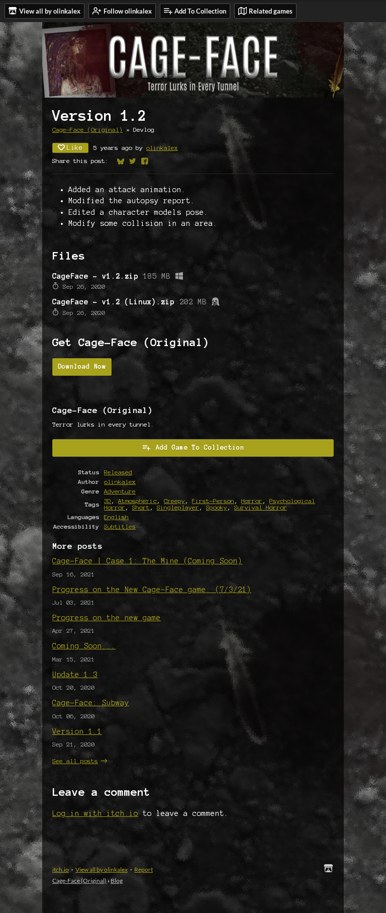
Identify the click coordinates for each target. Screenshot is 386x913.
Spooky (216, 507)
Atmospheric (137, 500)
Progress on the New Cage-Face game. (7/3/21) (151, 590)
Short (141, 507)
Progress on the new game (106, 618)
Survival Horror (260, 507)
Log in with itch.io (95, 813)
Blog (117, 880)
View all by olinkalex (101, 869)
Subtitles (120, 526)
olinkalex (162, 147)
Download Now (82, 366)
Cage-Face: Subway (90, 703)
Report (143, 869)
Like (75, 147)
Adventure (120, 491)
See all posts (75, 761)
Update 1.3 (75, 675)
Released (118, 472)
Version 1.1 (77, 731)
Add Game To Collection (200, 447)
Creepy (174, 500)
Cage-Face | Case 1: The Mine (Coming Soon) (147, 561)
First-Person (213, 500)
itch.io (60, 869)
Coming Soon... (84, 646)
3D (107, 500)
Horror (251, 500)
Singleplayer (178, 507)
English (116, 517)
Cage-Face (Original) (87, 129)
